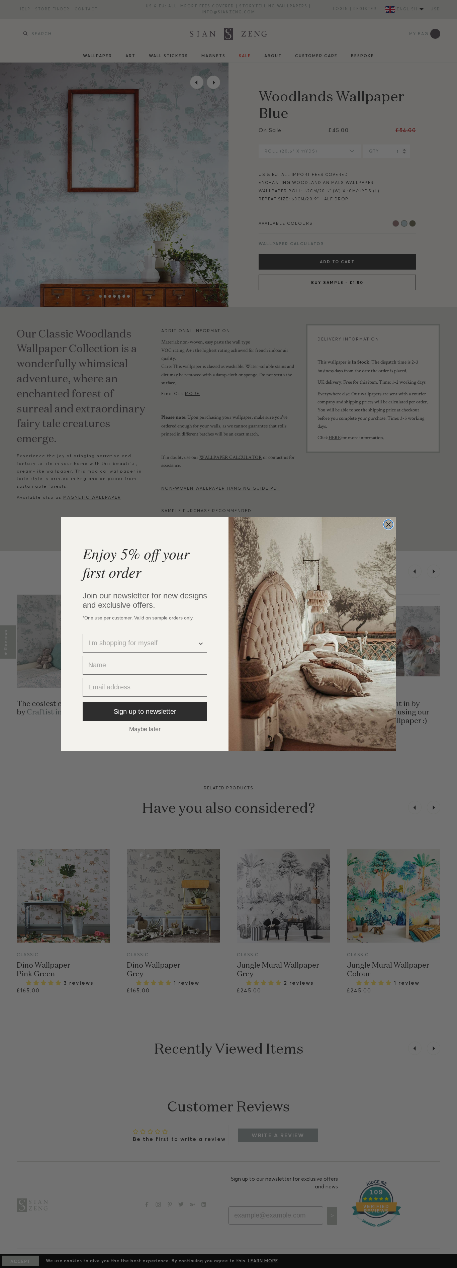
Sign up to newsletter (145, 711)
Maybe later (145, 728)
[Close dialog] (388, 524)
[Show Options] (200, 643)
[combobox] (142, 643)
